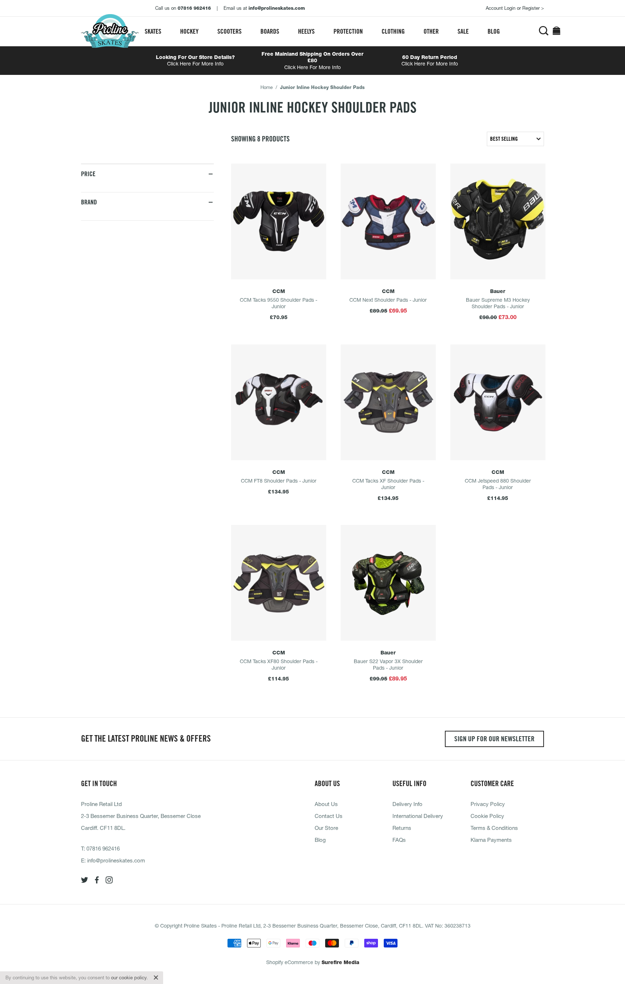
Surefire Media (340, 962)
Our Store (326, 827)
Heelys (306, 31)
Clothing (393, 31)
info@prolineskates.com (116, 860)
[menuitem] (153, 31)
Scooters (229, 31)
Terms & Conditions (494, 827)
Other (431, 31)
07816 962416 (103, 848)
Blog (494, 31)
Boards (269, 31)
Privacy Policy (488, 804)
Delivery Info (407, 804)
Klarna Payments (491, 839)
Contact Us (329, 816)
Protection (348, 31)
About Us (326, 804)
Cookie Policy (487, 816)
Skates (153, 31)
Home (266, 87)
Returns (401, 827)
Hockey (189, 31)
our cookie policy (128, 977)
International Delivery (417, 816)
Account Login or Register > (515, 8)
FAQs (399, 839)
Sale (463, 31)
